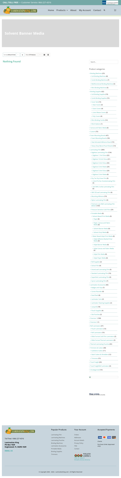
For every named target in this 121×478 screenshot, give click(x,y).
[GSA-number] (110, 1)
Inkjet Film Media (99, 254)
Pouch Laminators (97, 329)
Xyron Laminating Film (98, 281)
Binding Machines (96, 73)
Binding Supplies (95, 91)
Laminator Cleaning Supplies (100, 303)
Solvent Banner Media (101, 228)
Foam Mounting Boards (98, 135)
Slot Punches (95, 314)
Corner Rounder (96, 291)
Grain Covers (97, 108)
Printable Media (96, 213)
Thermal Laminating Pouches (99, 344)
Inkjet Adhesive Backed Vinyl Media (103, 240)
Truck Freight (94, 362)
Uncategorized (95, 370)
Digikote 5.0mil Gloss (99, 171)
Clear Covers (97, 105)
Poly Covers (96, 116)
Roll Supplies (95, 262)
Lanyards (94, 307)
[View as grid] (44, 55)
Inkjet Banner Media (100, 245)
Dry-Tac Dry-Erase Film (98, 178)
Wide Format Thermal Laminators (102, 340)
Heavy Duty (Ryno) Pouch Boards (102, 146)
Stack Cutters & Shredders (99, 354)
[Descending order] (22, 55)
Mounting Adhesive (97, 196)
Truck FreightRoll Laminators (99, 366)
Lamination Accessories (97, 285)
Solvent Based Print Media (101, 216)
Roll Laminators (95, 326)
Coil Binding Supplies (98, 94)
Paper (95, 219)
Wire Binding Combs (98, 120)
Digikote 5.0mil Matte (100, 174)
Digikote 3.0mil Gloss (99, 163)
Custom (92, 131)
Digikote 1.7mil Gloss (99, 155)
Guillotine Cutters (97, 351)
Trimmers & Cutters (96, 348)
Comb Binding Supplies (99, 98)
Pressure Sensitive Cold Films (100, 210)
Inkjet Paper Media (100, 258)
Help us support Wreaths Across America (82, 459)
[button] (104, 10)
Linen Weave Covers (99, 112)
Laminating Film (95, 150)
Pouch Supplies (96, 310)
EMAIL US (9, 451)
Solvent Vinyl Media (100, 232)
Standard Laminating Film (99, 273)
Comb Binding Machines (99, 80)
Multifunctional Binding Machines (102, 84)
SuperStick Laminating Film (100, 277)
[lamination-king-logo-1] (20, 7)
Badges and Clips (96, 287)
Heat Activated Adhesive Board (101, 142)
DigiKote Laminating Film (99, 152)
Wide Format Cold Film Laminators (102, 336)
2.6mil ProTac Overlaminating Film (104, 181)
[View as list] (48, 55)
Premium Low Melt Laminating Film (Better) (103, 205)
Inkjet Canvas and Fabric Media (104, 248)
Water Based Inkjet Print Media (103, 236)
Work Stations (95, 124)
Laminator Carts (96, 299)
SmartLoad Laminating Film (100, 269)
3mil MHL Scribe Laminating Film (103, 187)
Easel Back (94, 295)
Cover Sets (94, 102)
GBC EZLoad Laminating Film (100, 192)
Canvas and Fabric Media (98, 128)
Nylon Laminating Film (98, 200)
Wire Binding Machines (98, 88)
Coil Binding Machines (98, 76)
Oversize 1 (93, 318)
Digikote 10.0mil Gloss (100, 159)
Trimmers (94, 358)
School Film (95, 266)
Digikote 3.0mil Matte (100, 167)
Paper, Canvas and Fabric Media (102, 224)
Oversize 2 (93, 322)
